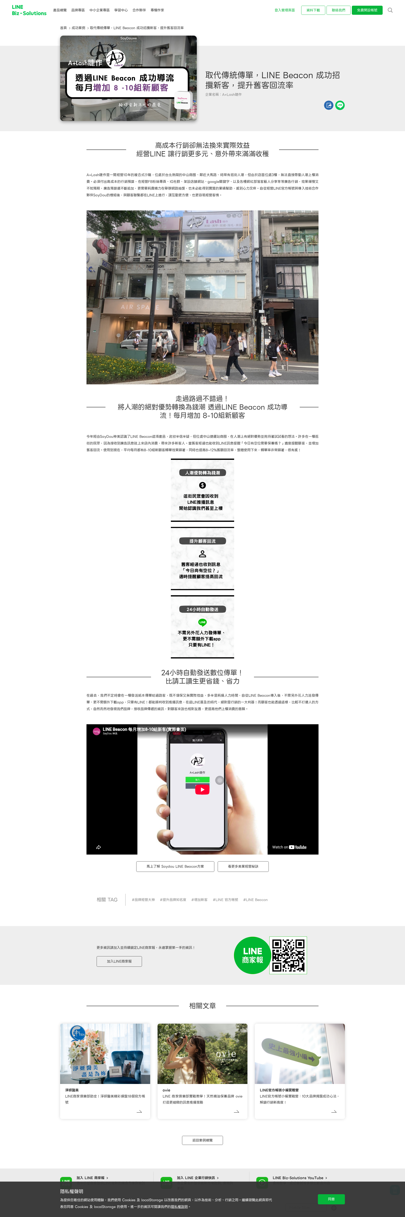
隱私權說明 (179, 1206)
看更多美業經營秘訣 (243, 866)
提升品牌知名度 (174, 899)
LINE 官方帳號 (227, 899)
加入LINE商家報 (119, 961)
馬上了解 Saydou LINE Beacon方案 (175, 866)
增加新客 (201, 899)
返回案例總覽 (202, 1140)
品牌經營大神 (145, 899)
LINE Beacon (257, 899)
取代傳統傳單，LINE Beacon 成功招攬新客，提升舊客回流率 (137, 28)
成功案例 (78, 28)
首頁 (63, 28)
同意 (331, 1199)
